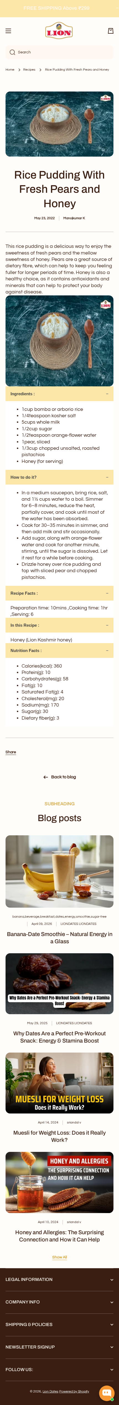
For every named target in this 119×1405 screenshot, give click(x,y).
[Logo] (59, 31)
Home (10, 69)
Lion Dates (50, 1391)
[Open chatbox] (107, 1393)
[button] (110, 31)
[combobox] (59, 52)
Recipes (29, 69)
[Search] (10, 52)
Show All (59, 1257)
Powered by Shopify (74, 1391)
